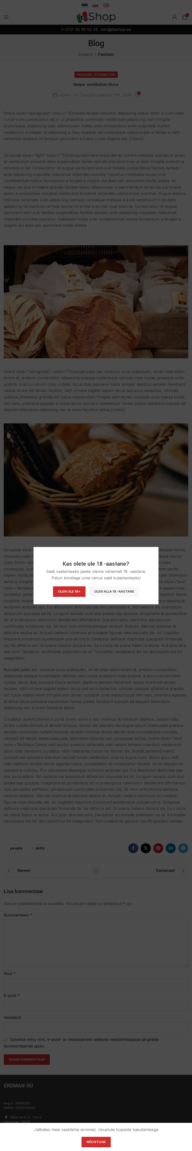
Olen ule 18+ (69, 591)
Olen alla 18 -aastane (114, 591)
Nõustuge (96, 1142)
